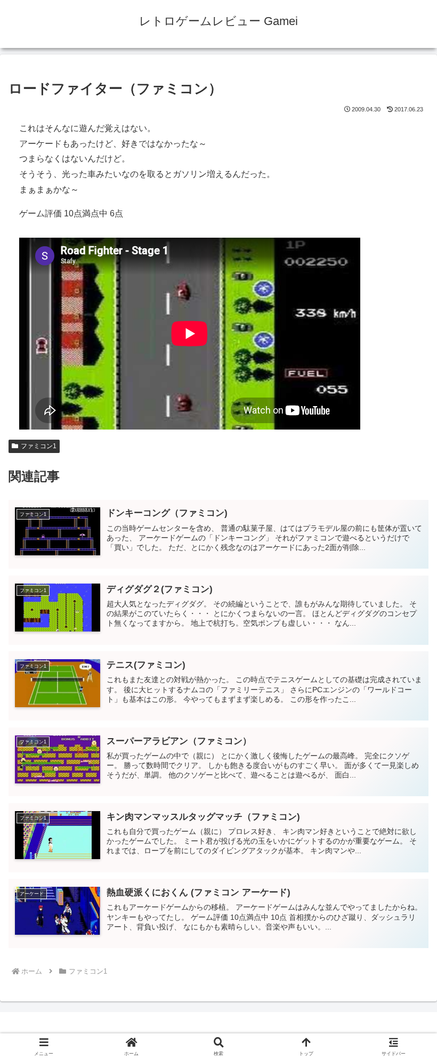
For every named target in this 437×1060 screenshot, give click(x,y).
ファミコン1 (38, 446)
